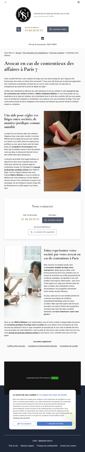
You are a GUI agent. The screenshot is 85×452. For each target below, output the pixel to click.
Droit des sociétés (57, 53)
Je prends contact (57, 29)
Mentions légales (27, 446)
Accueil (18, 53)
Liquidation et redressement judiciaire (42, 346)
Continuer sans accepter (21, 418)
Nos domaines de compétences (35, 53)
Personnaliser (26, 424)
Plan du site (13, 446)
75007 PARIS (42, 44)
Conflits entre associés (16, 346)
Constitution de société (69, 346)
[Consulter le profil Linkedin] (42, 38)
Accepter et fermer (55, 424)
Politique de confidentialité (47, 446)
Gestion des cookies (68, 446)
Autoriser (54, 378)
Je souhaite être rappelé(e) (42, 232)
